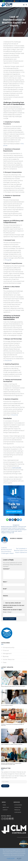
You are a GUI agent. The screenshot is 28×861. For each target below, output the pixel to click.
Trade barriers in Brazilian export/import (16, 529)
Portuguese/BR (9, 1)
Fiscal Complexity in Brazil (7, 705)
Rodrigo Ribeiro (15, 33)
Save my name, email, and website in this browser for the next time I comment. (13, 605)
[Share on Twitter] (12, 519)
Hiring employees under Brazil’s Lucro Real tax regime (13, 686)
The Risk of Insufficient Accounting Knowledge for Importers (12, 725)
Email (5, 588)
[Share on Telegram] (20, 519)
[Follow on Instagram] (5, 818)
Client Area (23, 1)
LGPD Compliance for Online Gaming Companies (11, 744)
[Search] (26, 4)
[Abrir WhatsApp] (24, 857)
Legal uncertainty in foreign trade (9, 531)
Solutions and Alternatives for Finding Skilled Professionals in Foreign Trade (11, 764)
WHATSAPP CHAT (14, 512)
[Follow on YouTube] (12, 818)
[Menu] (24, 5)
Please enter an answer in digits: (12, 609)
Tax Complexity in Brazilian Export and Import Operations (20, 550)
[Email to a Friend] (15, 519)
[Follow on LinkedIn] (10, 818)
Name (5, 581)
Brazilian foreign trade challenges (9, 526)
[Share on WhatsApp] (7, 519)
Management (16, 525)
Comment (6, 569)
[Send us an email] (7, 818)
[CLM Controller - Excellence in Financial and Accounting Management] (8, 4)
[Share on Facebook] (10, 519)
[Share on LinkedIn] (18, 519)
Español (17, 1)
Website (5, 595)
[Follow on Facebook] (2, 818)
